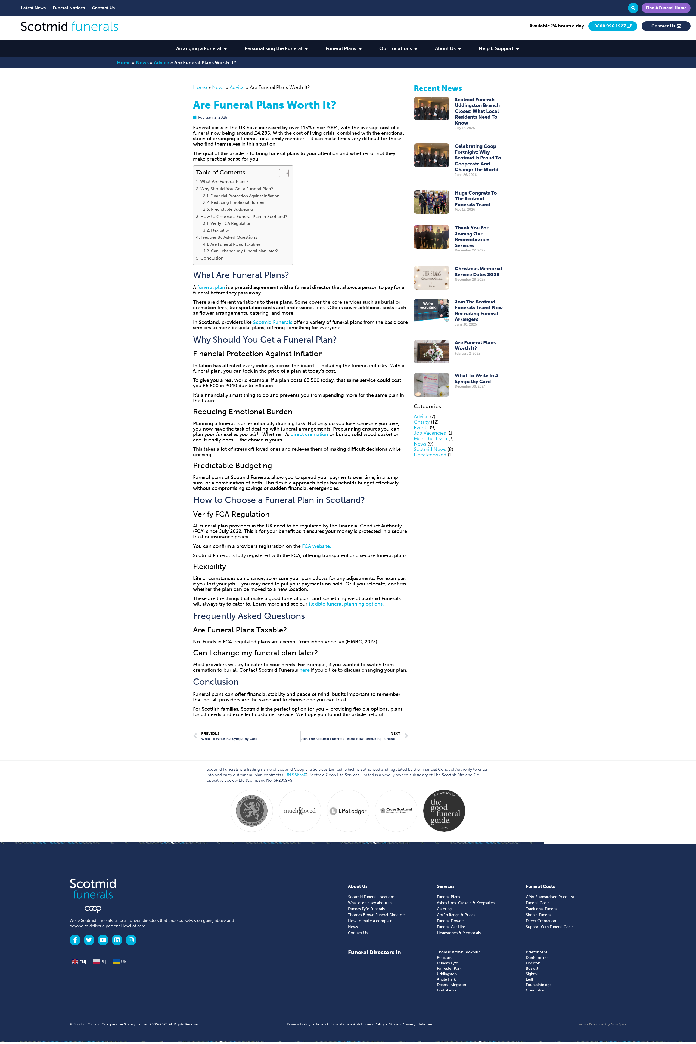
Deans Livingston (451, 984)
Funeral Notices (69, 7)
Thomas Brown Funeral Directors (376, 915)
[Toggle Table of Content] (281, 173)
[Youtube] (103, 940)
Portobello (446, 990)
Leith (530, 979)
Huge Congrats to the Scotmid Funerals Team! (476, 199)
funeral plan (211, 287)
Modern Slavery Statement (412, 1024)
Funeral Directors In (374, 952)
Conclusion (212, 258)
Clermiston (535, 990)
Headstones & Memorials (459, 933)
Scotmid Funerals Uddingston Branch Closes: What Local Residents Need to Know (477, 111)
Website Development (592, 1024)
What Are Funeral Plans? (224, 181)
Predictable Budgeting (232, 209)
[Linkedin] (117, 940)
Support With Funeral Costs (549, 927)
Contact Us (103, 7)
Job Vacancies (430, 433)
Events (421, 428)
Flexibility (220, 230)
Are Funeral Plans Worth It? (475, 346)
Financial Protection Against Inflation (244, 196)
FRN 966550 (294, 774)
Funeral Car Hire (451, 927)
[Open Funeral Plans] (360, 48)
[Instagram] (131, 940)
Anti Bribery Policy (369, 1024)
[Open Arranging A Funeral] (225, 48)
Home (124, 63)
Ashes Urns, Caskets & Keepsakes (466, 903)
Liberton (533, 963)
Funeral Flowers (450, 921)
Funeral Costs (537, 903)
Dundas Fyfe (447, 963)
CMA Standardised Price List (550, 897)
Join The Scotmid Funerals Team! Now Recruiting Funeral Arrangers (479, 311)
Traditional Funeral (542, 909)
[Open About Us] (459, 48)
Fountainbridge (539, 984)
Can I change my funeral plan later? (244, 250)
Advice (161, 63)
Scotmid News (430, 449)
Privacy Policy (298, 1024)
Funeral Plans (448, 897)
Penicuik (444, 957)
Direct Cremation (541, 921)
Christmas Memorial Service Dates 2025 (478, 272)
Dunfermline (537, 957)
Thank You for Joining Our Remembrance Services (472, 236)
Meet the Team (430, 438)
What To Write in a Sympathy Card (476, 379)
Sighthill (533, 974)
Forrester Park (449, 968)
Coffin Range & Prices (456, 915)
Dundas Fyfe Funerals (366, 909)
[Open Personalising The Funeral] (306, 48)
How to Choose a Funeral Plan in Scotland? (243, 216)
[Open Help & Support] (517, 48)
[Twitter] (89, 940)
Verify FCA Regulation (230, 223)
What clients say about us (370, 903)
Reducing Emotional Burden (237, 202)
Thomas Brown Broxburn (458, 952)
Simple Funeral (539, 915)
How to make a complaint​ (371, 921)
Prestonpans (536, 952)
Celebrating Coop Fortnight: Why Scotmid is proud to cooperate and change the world (478, 158)
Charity (422, 422)
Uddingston (447, 974)
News (142, 63)
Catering (444, 909)
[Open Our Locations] (415, 48)
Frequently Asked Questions (229, 237)
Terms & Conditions (332, 1024)
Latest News (33, 7)
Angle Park (446, 979)
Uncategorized (430, 455)
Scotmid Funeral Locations (371, 897)
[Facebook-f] (75, 940)
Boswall (532, 968)
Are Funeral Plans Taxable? (235, 244)
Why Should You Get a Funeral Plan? (236, 188)
